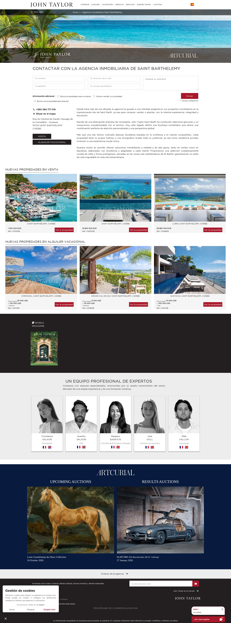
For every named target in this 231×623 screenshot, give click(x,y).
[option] (40, 205)
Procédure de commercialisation (116, 608)
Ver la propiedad (64, 230)
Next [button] (221, 199)
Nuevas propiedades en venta (31, 169)
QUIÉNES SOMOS (144, 4)
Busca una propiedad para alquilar (53, 101)
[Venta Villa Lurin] (190, 198)
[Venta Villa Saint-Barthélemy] (115, 198)
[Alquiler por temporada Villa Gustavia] (190, 270)
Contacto (64, 599)
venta (42, 136)
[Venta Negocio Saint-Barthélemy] (41, 198)
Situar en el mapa (45, 114)
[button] (5, 618)
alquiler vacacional (52, 142)
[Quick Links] (127, 574)
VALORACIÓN (107, 4)
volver (38, 12)
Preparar (30, 609)
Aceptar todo (49, 609)
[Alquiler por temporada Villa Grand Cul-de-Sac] (115, 270)
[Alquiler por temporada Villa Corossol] (41, 270)
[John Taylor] (51, 4)
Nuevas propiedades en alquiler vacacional (45, 241)
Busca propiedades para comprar (75, 96)
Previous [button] (7, 199)
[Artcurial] (183, 55)
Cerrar (12, 609)
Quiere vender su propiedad (109, 96)
